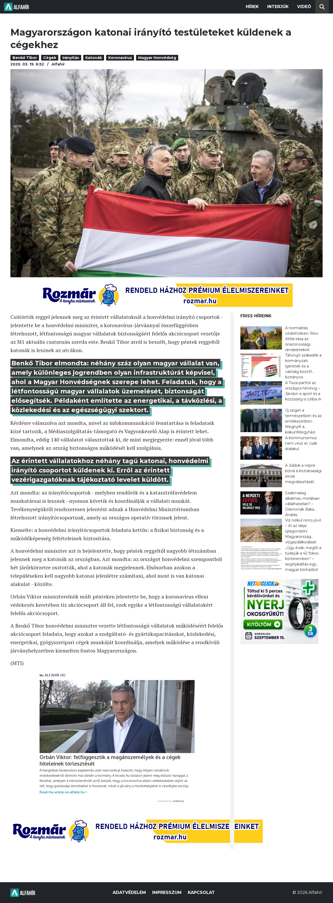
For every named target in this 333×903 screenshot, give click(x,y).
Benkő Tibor (24, 57)
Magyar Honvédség (157, 57)
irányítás (70, 57)
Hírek (252, 6)
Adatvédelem (129, 892)
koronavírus (120, 57)
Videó (304, 6)
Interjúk (278, 6)
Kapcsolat (201, 892)
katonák (93, 57)
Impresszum (167, 892)
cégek (49, 57)
